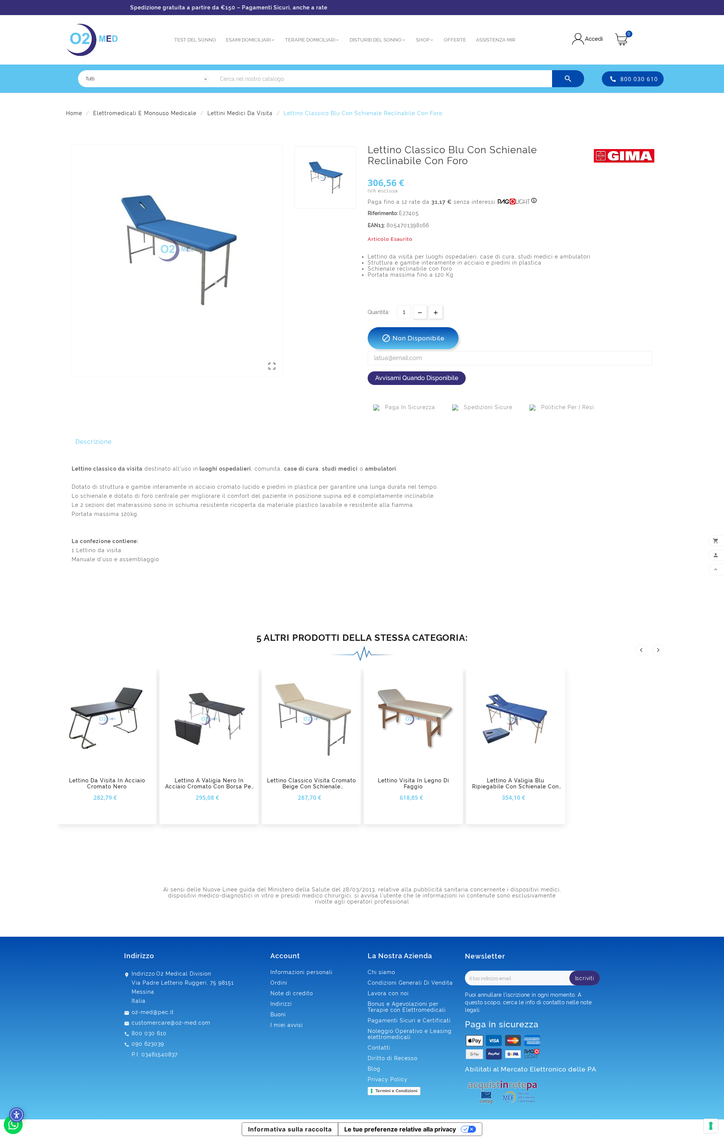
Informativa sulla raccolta (290, 1129)
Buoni (278, 1014)
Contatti (379, 1048)
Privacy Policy (388, 1079)
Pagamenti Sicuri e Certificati (409, 1020)
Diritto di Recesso (392, 1058)
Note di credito (291, 993)
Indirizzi (281, 1004)
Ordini (278, 983)
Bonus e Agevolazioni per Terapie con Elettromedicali (407, 1007)
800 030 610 (639, 79)
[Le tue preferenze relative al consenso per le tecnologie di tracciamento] (711, 1126)
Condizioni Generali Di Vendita (410, 983)
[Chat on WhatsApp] (13, 1132)
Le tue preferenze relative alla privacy (400, 1129)
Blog (374, 1069)
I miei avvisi (286, 1025)
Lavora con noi (388, 993)
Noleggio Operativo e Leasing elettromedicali (410, 1034)
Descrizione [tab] (93, 441)
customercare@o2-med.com (171, 1023)
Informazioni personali (301, 972)
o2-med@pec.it (153, 1012)
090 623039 (148, 1044)
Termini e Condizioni (396, 1090)
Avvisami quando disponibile (416, 378)
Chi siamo (381, 972)
